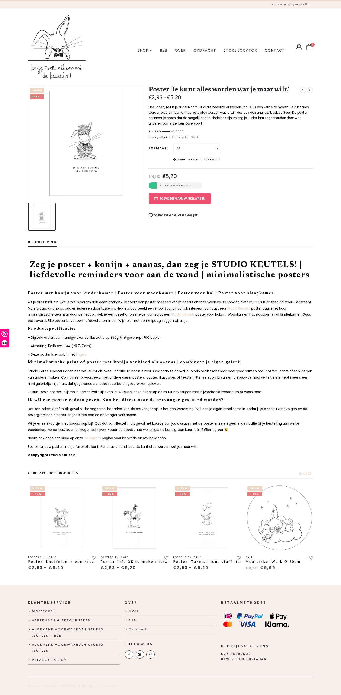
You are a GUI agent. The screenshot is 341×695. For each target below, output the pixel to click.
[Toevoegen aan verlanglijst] (94, 557)
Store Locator (240, 50)
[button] (301, 473)
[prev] (303, 90)
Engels (81, 354)
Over (180, 50)
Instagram (92, 438)
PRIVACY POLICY (49, 659)
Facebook (129, 654)
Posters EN (109, 557)
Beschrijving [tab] (42, 242)
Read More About (198, 159)
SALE (195, 137)
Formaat (158, 148)
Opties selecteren (88, 492)
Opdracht (204, 50)
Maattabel (43, 611)
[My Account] (298, 47)
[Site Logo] (57, 47)
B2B (163, 50)
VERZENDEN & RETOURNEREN (61, 620)
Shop (143, 50)
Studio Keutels (238, 308)
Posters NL (180, 137)
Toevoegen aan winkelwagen (183, 198)
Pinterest (140, 654)
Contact (275, 50)
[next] (310, 90)
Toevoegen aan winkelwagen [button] (306, 492)
